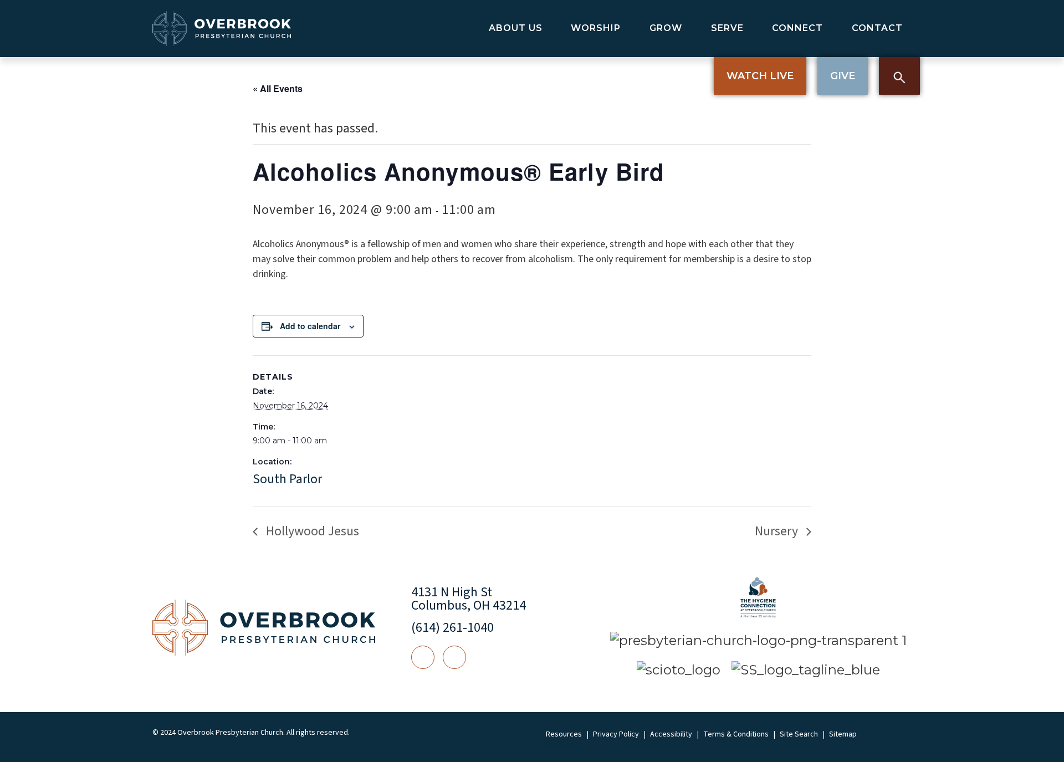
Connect (797, 28)
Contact (877, 28)
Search (899, 76)
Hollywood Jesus (311, 531)
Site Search (799, 734)
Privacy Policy (616, 734)
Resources (564, 734)
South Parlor (287, 479)
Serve (727, 28)
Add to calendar (310, 325)
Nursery (778, 531)
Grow (665, 28)
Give (842, 76)
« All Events (278, 88)
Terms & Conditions (736, 734)
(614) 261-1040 (452, 627)
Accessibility (671, 734)
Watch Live (760, 76)
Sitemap (843, 734)
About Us (516, 28)
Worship (596, 28)
